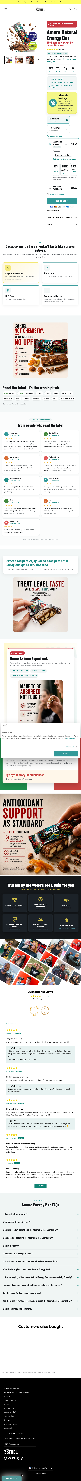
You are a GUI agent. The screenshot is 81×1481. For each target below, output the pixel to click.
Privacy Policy (70, 738)
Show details (70, 747)
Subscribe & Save (57, 142)
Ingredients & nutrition (60, 218)
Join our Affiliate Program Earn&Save (17, 1392)
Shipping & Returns (11, 1400)
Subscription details (57, 194)
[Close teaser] (22, 1475)
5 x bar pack (58, 120)
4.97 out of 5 (46, 996)
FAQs (49, 224)
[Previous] (7, 36)
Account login (9, 1408)
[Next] (35, 36)
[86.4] (45, 1010)
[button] (52, 49)
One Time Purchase (57, 187)
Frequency (57, 151)
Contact (6, 1404)
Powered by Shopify (40, 1473)
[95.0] (34, 1010)
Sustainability (9, 1416)
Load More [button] (40, 1186)
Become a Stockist (10, 1424)
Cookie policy (9, 1396)
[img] (11, 1030)
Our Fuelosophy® (10, 1412)
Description (53, 211)
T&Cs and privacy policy (12, 1388)
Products (7, 1420)
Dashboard (8, 1428)
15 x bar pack (58, 129)
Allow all (66, 753)
